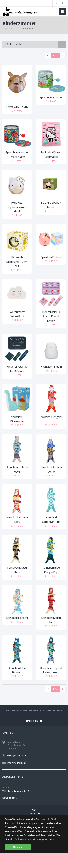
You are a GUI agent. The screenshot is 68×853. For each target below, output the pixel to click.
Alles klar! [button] (18, 847)
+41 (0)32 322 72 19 (16, 755)
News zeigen (9, 797)
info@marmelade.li (16, 762)
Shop (5, 28)
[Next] (62, 55)
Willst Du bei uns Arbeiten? (15, 791)
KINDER (14, 28)
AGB (34, 809)
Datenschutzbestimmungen (31, 839)
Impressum (34, 813)
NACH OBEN (32, 720)
